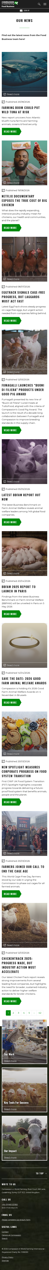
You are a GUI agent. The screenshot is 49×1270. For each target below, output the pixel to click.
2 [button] (13, 1013)
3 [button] (18, 1013)
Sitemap (5, 1261)
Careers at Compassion (11, 1235)
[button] (34, 1013)
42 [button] (39, 1013)
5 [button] (29, 1013)
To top (40, 1173)
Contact (5, 1232)
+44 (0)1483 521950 (10, 1205)
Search (4, 1238)
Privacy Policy (7, 1257)
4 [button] (24, 1013)
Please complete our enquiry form (16, 1220)
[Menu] (44, 4)
